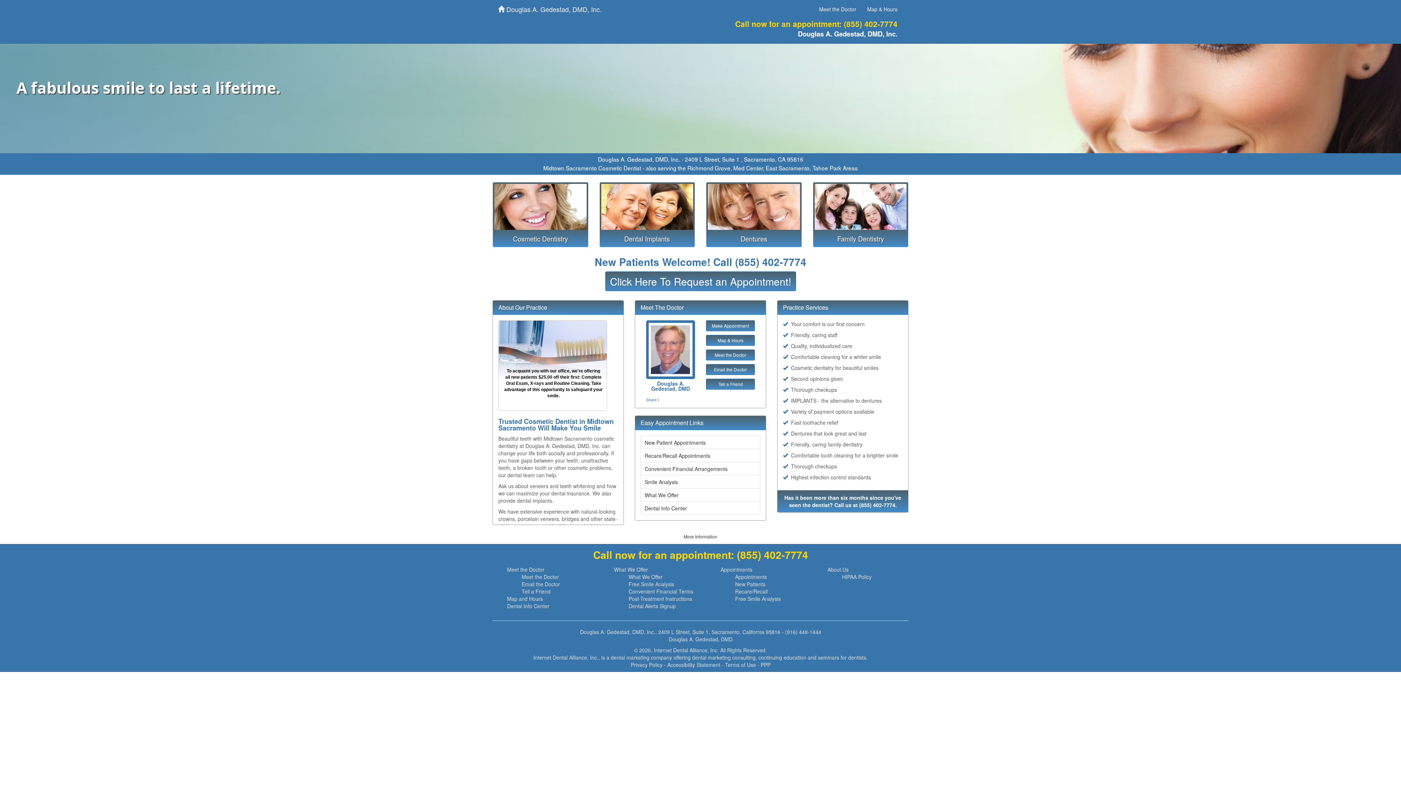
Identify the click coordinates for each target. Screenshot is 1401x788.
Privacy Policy (647, 664)
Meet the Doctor (837, 9)
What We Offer (662, 495)
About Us (838, 569)
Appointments (736, 569)
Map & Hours (882, 9)
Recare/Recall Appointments (677, 455)
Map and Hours (525, 598)
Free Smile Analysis (651, 584)
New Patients (750, 584)
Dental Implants (647, 238)
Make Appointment (730, 325)
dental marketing (630, 657)
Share (651, 399)
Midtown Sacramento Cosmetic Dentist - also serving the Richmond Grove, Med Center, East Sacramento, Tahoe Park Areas (700, 168)
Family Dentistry (860, 238)
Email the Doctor (730, 369)
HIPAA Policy (857, 576)
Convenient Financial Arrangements (686, 468)
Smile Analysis (661, 482)
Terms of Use (740, 664)
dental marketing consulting (724, 657)
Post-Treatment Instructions (660, 598)
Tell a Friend (730, 384)
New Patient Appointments (675, 442)
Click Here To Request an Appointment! (700, 281)
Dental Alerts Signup (652, 606)
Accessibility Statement (693, 664)
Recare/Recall (751, 591)
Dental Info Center (666, 508)
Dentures (754, 238)
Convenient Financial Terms (661, 591)
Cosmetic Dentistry (540, 238)
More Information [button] (700, 536)
